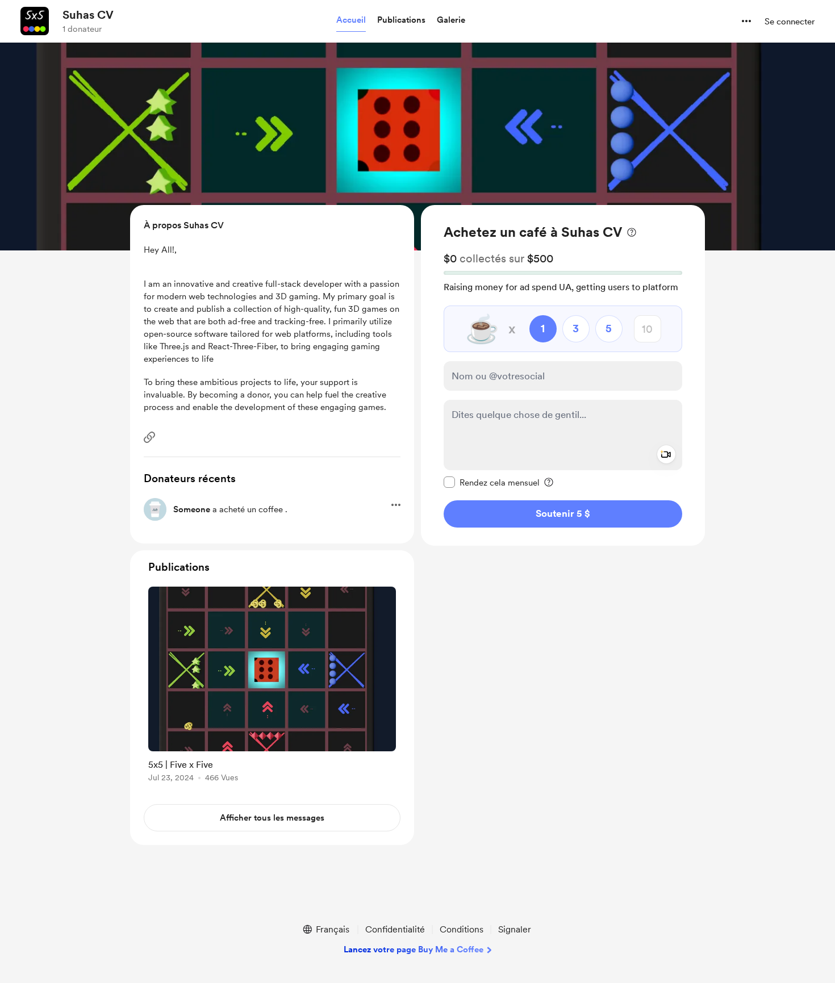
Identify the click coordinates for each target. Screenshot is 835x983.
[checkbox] (492, 482)
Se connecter (790, 21)
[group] (272, 686)
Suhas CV (88, 15)
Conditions (461, 929)
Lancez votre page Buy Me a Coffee (413, 949)
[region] (563, 375)
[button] (351, 20)
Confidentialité (395, 929)
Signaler (514, 929)
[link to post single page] (272, 686)
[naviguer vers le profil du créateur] (34, 21)
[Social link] (149, 437)
